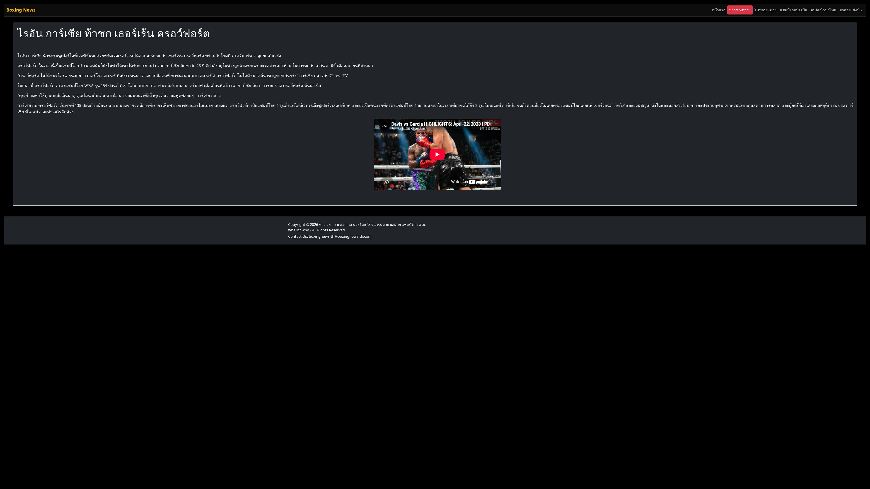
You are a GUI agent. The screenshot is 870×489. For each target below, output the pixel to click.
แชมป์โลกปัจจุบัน (793, 9)
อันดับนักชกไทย (823, 9)
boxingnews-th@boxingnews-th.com (340, 236)
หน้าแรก (718, 9)
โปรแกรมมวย (765, 9)
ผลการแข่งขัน (851, 9)
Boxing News (21, 10)
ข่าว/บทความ (740, 9)
